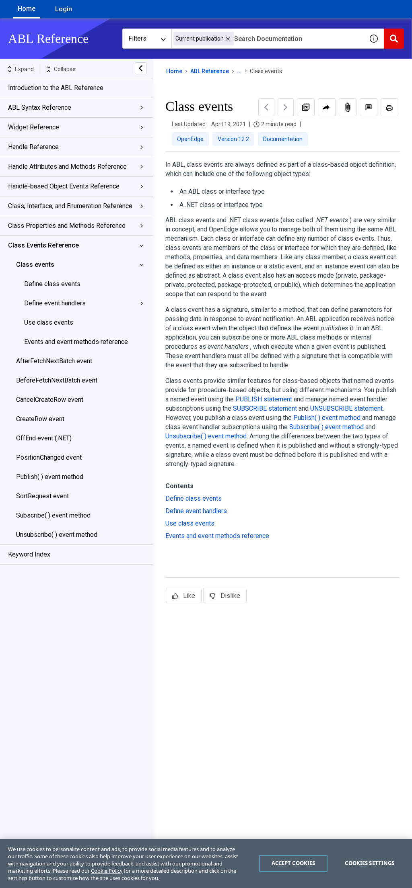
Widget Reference (33, 127)
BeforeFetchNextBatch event (56, 380)
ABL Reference (209, 71)
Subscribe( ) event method (53, 515)
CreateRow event (40, 419)
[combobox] (267, 39)
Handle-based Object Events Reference (63, 186)
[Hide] (141, 68)
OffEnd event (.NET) (44, 438)
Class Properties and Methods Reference (67, 225)
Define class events (52, 284)
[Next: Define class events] (285, 107)
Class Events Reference (43, 245)
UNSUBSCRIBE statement (346, 408)
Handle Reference (33, 147)
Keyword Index (29, 554)
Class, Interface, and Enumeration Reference (70, 206)
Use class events (48, 322)
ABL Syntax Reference (39, 107)
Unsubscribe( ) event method (56, 534)
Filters (137, 38)
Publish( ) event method (49, 477)
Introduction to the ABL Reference (55, 88)
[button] (228, 39)
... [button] (239, 71)
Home (26, 8)
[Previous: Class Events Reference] (266, 107)
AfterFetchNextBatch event (54, 361)
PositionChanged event (49, 457)
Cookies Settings (369, 863)
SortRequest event (42, 496)
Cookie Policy (107, 870)
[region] (206, 863)
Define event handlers (55, 303)
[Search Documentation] (394, 39)
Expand (24, 69)
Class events (35, 264)
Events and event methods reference (76, 342)
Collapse (65, 69)
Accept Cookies (293, 863)
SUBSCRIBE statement (265, 408)
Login (63, 9)
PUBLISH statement (263, 399)
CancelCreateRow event (49, 399)
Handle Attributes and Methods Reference (67, 166)
